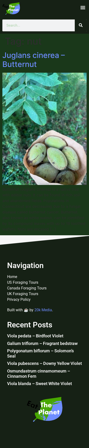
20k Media (43, 310)
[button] (83, 7)
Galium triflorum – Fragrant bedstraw (42, 343)
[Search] (81, 25)
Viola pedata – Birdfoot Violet (35, 335)
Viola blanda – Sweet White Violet (39, 383)
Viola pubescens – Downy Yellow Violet (44, 363)
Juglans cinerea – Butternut (33, 60)
